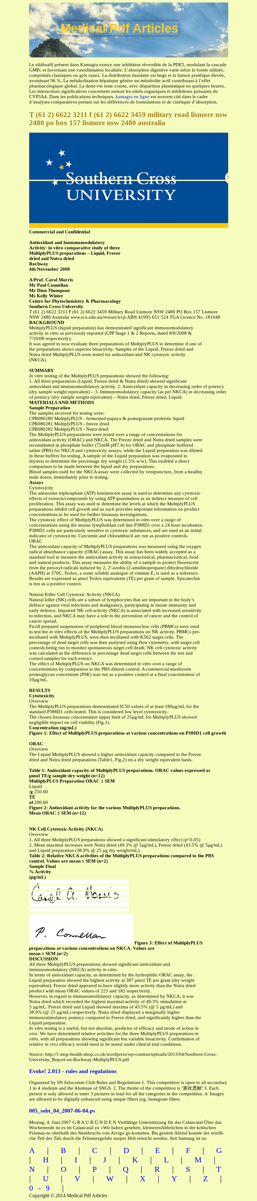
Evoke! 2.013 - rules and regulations (73, 1071)
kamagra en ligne (132, 96)
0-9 (42, 1188)
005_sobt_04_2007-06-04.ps (62, 1111)
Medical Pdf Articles (119, 28)
